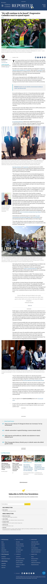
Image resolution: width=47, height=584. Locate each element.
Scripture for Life (4, 551)
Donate (44, 6)
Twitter (24, 573)
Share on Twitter (40, 57)
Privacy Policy (34, 560)
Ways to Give (18, 547)
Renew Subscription (35, 543)
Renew (44, 5)
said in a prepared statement (30, 268)
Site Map (34, 576)
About (32, 556)
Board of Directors (35, 564)
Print (45, 57)
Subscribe (44, 4)
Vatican (36, 462)
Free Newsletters (34, 547)
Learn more (7, 66)
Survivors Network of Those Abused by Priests (33, 380)
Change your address (20, 564)
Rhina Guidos (4, 471)
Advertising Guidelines (19, 576)
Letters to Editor (19, 562)
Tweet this (30, 305)
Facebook (27, 573)
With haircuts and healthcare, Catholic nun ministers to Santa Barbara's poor (22, 436)
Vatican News (40, 462)
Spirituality (3, 549)
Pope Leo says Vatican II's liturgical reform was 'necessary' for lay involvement (23, 424)
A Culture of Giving (20, 545)
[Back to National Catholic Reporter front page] (19, 6)
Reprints (18, 566)
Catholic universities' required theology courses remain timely (22, 430)
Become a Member (20, 543)
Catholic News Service (39, 474)
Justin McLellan (39, 472)
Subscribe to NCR (34, 541)
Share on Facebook (38, 57)
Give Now (18, 541)
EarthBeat (3, 556)
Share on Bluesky (35, 57)
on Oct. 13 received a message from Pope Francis (30, 211)
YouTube (29, 573)
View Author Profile (4, 62)
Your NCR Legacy (19, 549)
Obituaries (3, 565)
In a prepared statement (17, 121)
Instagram (31, 573)
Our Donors (18, 551)
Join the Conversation (5, 64)
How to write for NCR (20, 558)
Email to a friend (42, 57)
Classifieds (3, 563)
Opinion (25, 462)
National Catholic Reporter (44, 573)
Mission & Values (34, 558)
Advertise (3, 567)
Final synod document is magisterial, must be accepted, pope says (40, 467)
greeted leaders (36, 217)
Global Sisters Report (5, 558)
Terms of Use (25, 576)
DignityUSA (25, 167)
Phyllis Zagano (27, 472)
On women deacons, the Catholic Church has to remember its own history (28, 467)
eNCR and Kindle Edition (36, 549)
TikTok (33, 573)
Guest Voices (29, 462)
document (40, 70)
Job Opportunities (19, 560)
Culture (3, 545)
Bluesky (22, 573)
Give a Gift (33, 545)
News (2, 17)
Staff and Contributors (35, 562)
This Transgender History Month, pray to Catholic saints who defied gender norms (24, 443)
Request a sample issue (36, 551)
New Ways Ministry (16, 167)
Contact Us (18, 556)
